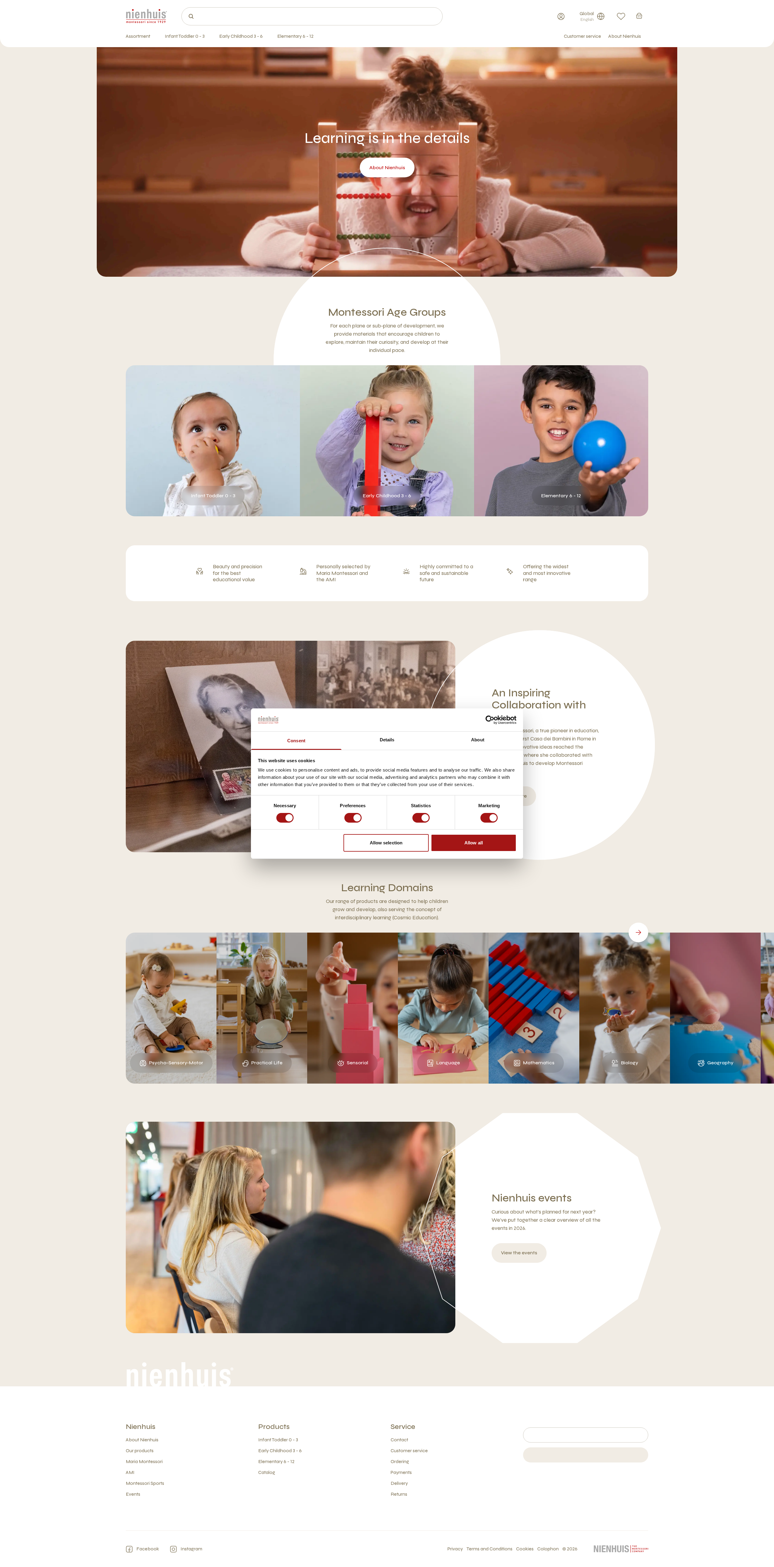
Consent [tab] (296, 740)
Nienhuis (140, 1426)
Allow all (473, 842)
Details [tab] (387, 739)
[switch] (353, 818)
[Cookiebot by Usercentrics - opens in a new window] (489, 719)
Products (274, 1426)
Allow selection (386, 842)
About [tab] (477, 739)
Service (403, 1426)
